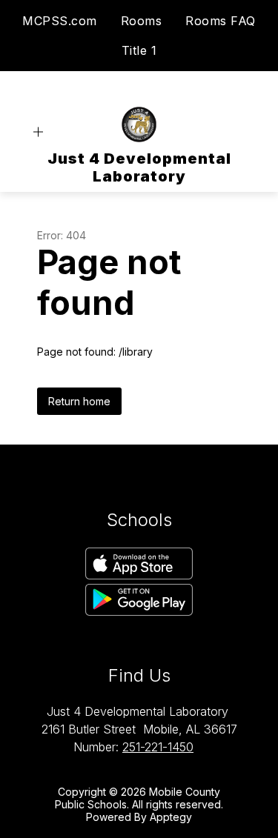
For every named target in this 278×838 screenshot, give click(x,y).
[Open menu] (38, 132)
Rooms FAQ (220, 20)
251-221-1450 (157, 746)
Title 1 (139, 50)
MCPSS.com (59, 20)
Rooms (141, 20)
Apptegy (171, 817)
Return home (79, 401)
